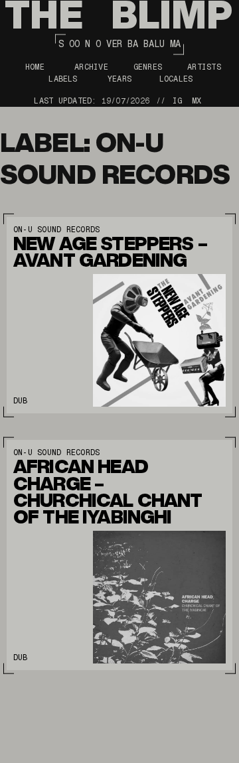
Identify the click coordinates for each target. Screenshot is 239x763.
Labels (62, 79)
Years (119, 79)
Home (34, 67)
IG (177, 100)
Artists (204, 67)
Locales (176, 79)
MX (196, 100)
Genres (147, 67)
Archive (91, 67)
